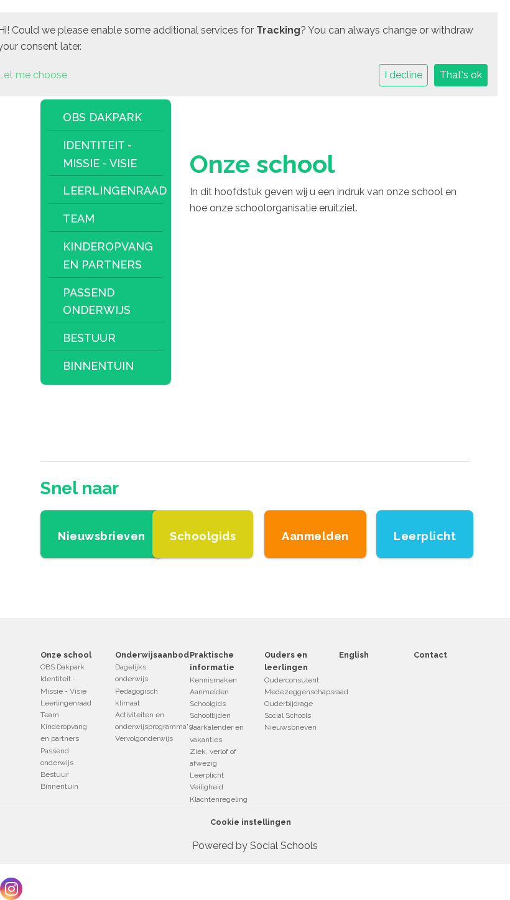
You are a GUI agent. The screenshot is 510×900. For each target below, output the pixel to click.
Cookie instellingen (250, 822)
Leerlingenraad (111, 190)
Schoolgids (208, 703)
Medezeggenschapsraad (292, 691)
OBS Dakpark (102, 117)
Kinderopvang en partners (108, 255)
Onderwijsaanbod (143, 654)
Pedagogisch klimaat (136, 697)
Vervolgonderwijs (143, 738)
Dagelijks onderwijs (131, 673)
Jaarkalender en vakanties (217, 733)
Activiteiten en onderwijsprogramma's (143, 720)
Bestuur (89, 337)
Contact (430, 654)
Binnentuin (98, 365)
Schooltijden (210, 715)
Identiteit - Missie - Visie (100, 154)
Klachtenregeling (218, 799)
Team (79, 218)
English (354, 654)
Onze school (65, 654)
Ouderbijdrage (288, 703)
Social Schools (287, 715)
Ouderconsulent (291, 680)
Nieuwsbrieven (290, 727)
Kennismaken (213, 680)
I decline (403, 75)
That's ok (461, 75)
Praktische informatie (212, 661)
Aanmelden (209, 691)
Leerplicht (207, 775)
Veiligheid (206, 787)
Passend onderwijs (97, 301)
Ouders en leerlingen (286, 661)
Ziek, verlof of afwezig (213, 757)
